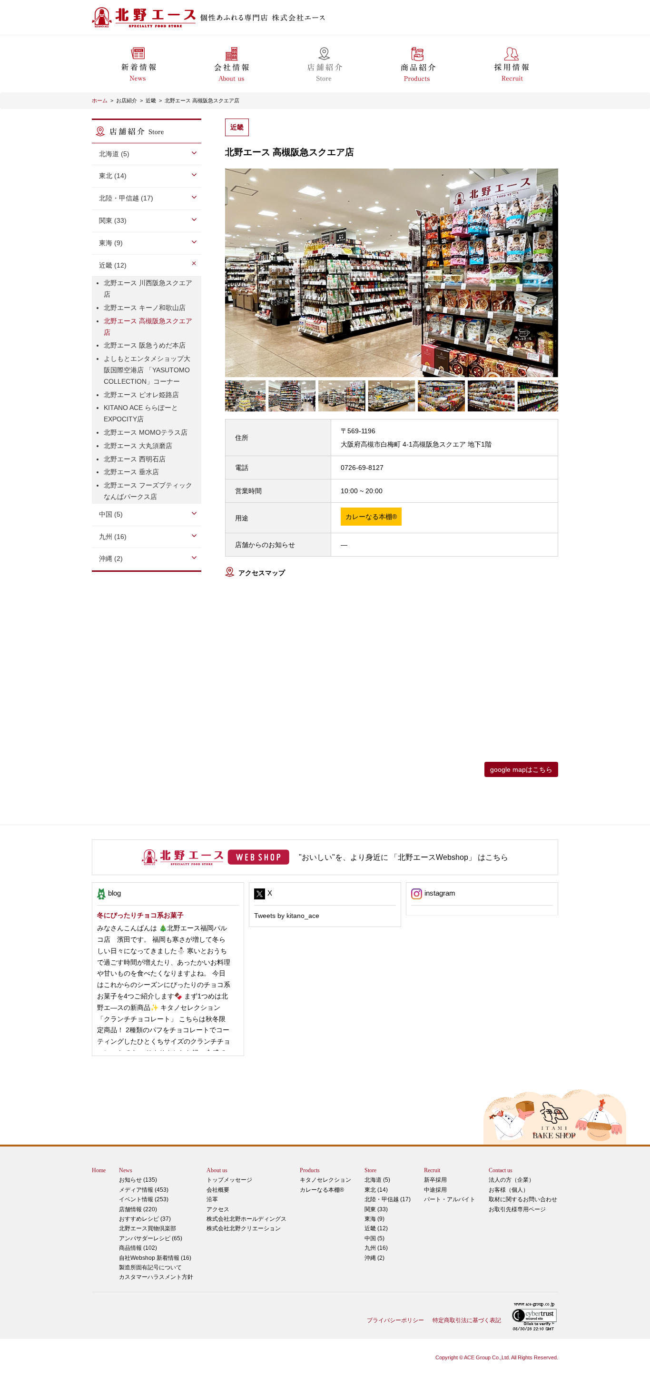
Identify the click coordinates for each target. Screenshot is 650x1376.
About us (217, 1170)
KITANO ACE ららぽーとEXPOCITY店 (141, 413)
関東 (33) (376, 1209)
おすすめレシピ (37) (145, 1219)
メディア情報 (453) (143, 1190)
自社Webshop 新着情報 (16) (155, 1258)
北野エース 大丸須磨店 (138, 445)
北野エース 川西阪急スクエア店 (148, 288)
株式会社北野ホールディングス (246, 1219)
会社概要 (218, 1190)
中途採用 (435, 1190)
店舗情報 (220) (138, 1209)
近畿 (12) (376, 1228)
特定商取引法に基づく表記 (467, 1320)
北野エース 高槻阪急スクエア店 (202, 100)
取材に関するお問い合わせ (523, 1199)
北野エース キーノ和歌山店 (145, 307)
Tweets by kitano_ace (286, 915)
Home (99, 1170)
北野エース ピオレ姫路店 (141, 395)
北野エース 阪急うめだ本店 (145, 345)
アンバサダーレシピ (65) (150, 1233)
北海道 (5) (377, 1180)
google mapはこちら (521, 769)
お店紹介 (126, 100)
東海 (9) (374, 1219)
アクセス (218, 1209)
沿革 (212, 1199)
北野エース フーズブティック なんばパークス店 (148, 490)
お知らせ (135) (138, 1180)
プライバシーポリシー (395, 1320)
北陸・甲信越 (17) (387, 1199)
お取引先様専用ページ (517, 1209)
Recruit (432, 1170)
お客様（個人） (509, 1190)
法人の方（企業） (511, 1180)
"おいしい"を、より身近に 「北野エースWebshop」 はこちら (403, 857)
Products (310, 1170)
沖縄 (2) (374, 1258)
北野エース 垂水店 (131, 472)
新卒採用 (435, 1180)
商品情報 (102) (138, 1248)
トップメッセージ (229, 1180)
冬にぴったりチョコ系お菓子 (140, 915)
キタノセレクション (325, 1180)
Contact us (500, 1170)
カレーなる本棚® (322, 1190)
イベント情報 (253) (143, 1199)
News (125, 1170)
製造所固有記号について (150, 1267)
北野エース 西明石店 (135, 459)
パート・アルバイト (449, 1199)
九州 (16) (376, 1248)
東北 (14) (376, 1190)
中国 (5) (374, 1238)
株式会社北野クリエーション (244, 1228)
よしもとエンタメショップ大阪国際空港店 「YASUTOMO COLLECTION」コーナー (147, 370)
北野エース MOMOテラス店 (145, 432)
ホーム (100, 100)
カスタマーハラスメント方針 (156, 1277)
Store (370, 1170)
